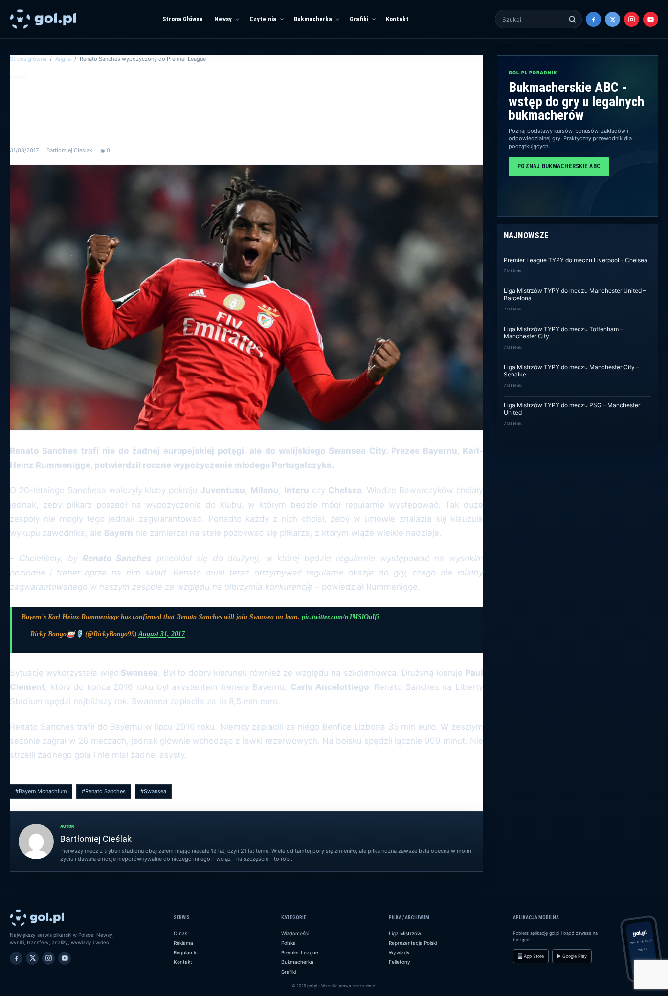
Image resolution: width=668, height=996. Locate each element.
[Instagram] (631, 19)
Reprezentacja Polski (413, 943)
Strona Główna (182, 18)
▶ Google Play (572, 956)
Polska (288, 943)
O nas (180, 933)
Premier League (299, 952)
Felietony (399, 962)
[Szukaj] (572, 19)
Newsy (223, 18)
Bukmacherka (313, 18)
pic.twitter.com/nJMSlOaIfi (340, 616)
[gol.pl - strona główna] (43, 19)
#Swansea (153, 791)
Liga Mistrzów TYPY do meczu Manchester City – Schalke (571, 370)
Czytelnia (262, 18)
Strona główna (28, 58)
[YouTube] (650, 19)
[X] (612, 19)
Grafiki (359, 18)
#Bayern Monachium (41, 791)
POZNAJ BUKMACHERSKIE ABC (559, 166)
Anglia (63, 58)
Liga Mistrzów (405, 933)
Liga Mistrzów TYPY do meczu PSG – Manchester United (572, 408)
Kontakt (397, 18)
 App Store (531, 956)
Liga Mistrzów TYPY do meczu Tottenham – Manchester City (563, 332)
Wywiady (399, 952)
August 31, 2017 (161, 634)
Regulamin (186, 952)
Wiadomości (295, 933)
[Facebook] (593, 19)
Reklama (183, 943)
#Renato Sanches (104, 791)
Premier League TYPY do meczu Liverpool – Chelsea (575, 260)
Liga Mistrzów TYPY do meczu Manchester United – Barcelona (575, 294)
